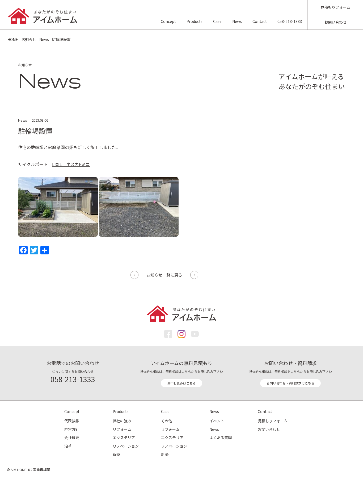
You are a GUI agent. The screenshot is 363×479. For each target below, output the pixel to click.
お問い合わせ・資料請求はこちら (290, 383)
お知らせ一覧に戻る (164, 275)
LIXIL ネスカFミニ (71, 164)
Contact (259, 21)
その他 (166, 420)
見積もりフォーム (335, 7)
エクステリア (124, 437)
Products (194, 21)
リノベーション (126, 446)
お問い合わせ (335, 22)
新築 (116, 454)
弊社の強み (122, 420)
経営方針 (71, 429)
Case (217, 21)
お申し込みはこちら (181, 383)
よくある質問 (220, 437)
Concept (168, 21)
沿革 (68, 446)
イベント (216, 420)
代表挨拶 (71, 420)
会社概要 (71, 437)
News (237, 21)
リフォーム (122, 429)
